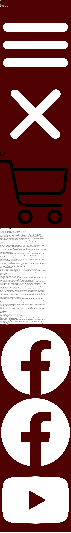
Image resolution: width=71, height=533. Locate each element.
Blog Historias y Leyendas (4, 6)
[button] (35, 79)
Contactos (1, 7)
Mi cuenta (1, 154)
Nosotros (1, 151)
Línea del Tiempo (2, 153)
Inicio (1, 150)
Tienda (1, 152)
